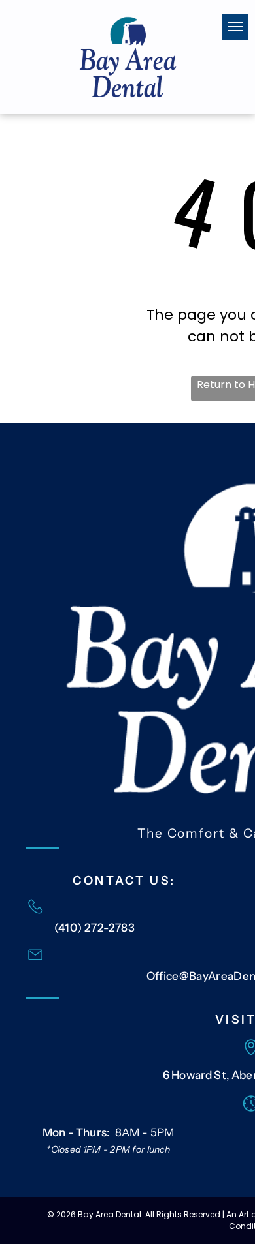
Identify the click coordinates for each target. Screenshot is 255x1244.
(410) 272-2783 (94, 927)
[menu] (235, 27)
